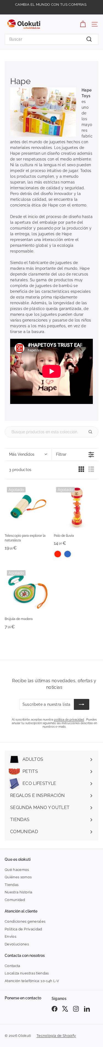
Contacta (12, 966)
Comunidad (15, 900)
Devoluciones (17, 944)
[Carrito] (82, 24)
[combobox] (51, 39)
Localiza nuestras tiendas (27, 973)
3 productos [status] (20, 469)
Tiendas (11, 885)
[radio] (81, 470)
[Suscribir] (81, 704)
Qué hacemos (17, 870)
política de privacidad (69, 719)
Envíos (10, 936)
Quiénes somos (18, 877)
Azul (67, 554)
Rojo (58, 554)
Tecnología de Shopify (56, 1036)
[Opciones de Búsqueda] (92, 431)
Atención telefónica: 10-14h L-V (32, 981)
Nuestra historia (18, 892)
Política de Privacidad (23, 929)
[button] (28, 454)
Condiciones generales (25, 921)
